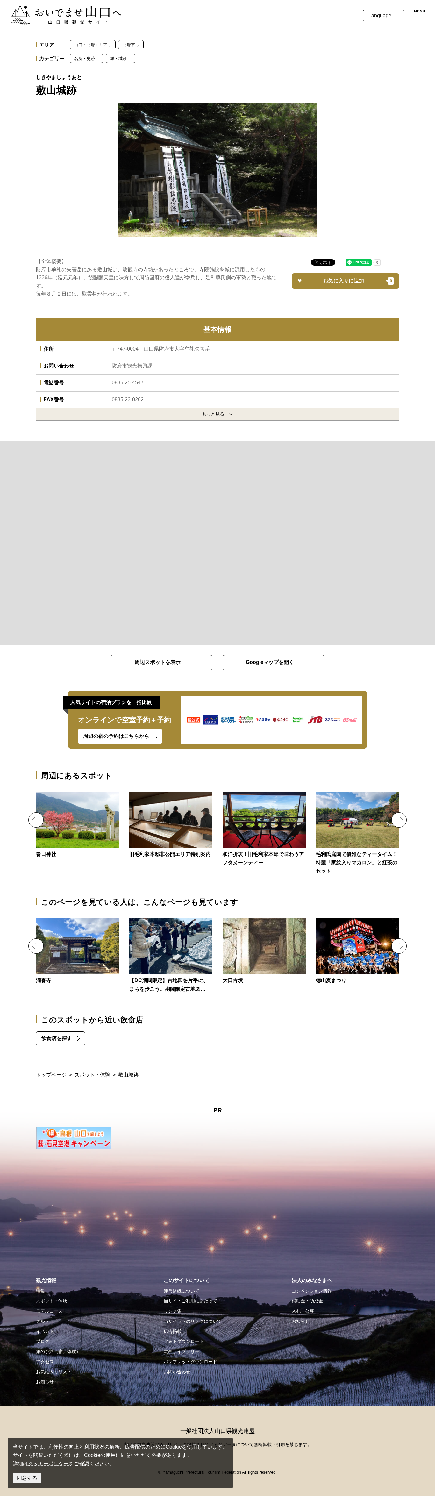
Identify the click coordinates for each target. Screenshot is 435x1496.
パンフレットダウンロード (190, 1361)
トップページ (51, 1075)
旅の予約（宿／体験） (58, 1351)
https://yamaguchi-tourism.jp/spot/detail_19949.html (357, 833)
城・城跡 (118, 58)
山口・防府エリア (90, 44)
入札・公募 (303, 1311)
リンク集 (173, 1311)
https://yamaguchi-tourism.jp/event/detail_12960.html (357, 951)
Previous (36, 820)
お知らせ (45, 1381)
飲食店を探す (56, 1038)
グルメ (42, 1321)
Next (399, 820)
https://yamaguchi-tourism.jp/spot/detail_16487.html (77, 825)
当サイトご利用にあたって (190, 1300)
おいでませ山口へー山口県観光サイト (53, 9)
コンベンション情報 (312, 1290)
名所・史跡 (84, 58)
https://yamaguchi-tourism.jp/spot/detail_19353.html (264, 829)
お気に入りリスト (54, 1371)
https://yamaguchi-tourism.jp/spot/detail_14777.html (264, 951)
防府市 (129, 44)
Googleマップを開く (270, 662)
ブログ (42, 1341)
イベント (45, 1331)
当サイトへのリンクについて (193, 1321)
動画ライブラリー (181, 1351)
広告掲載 (173, 1331)
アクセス (45, 1361)
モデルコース (49, 1311)
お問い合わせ (177, 1371)
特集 (40, 1290)
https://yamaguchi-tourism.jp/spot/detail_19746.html (170, 955)
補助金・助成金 (307, 1300)
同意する (27, 1478)
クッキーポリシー (48, 1463)
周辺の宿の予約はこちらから (116, 736)
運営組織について (181, 1290)
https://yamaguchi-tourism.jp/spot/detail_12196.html (77, 951)
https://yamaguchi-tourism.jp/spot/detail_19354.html (170, 825)
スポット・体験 (92, 1075)
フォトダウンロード (184, 1341)
